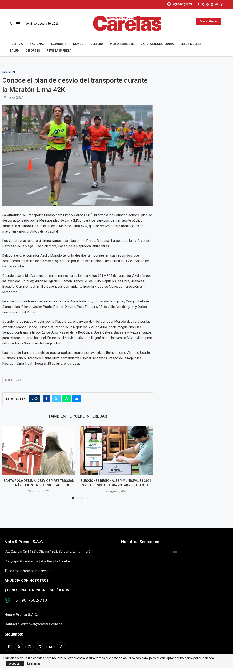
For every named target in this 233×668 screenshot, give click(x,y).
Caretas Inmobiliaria (157, 43)
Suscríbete (208, 21)
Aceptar (15, 663)
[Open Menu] (18, 24)
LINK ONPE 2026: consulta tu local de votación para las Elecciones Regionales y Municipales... (117, 485)
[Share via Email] (76, 398)
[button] (8, 464)
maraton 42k (13, 380)
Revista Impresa (59, 50)
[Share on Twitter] (56, 398)
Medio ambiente (122, 43)
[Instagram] (207, 4)
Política (16, 43)
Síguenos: (14, 638)
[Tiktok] (221, 4)
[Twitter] (202, 4)
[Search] (12, 23)
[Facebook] (198, 4)
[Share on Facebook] (46, 398)
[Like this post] (36, 398)
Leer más (34, 663)
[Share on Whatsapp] (66, 398)
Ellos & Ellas (191, 43)
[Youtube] (216, 4)
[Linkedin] (212, 4)
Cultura (96, 43)
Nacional (37, 43)
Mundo (78, 43)
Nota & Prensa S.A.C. (24, 546)
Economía (58, 43)
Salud (14, 50)
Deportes (32, 50)
